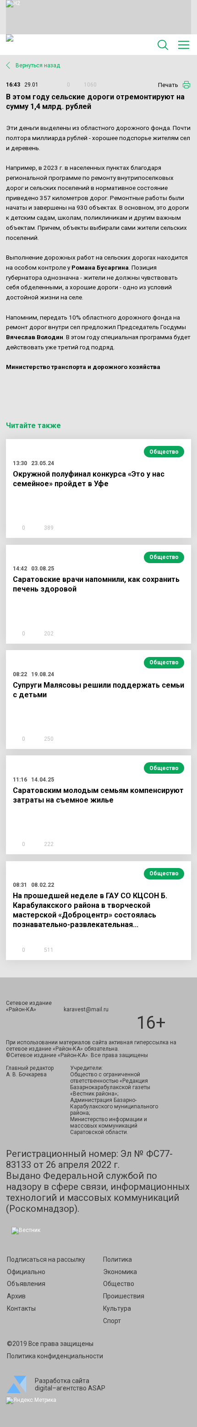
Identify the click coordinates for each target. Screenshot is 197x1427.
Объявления (26, 1283)
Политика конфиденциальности (55, 1356)
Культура (117, 1308)
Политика (117, 1259)
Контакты (21, 1308)
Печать (168, 84)
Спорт (112, 1320)
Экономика (120, 1271)
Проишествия (123, 1296)
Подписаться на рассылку (46, 1259)
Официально (26, 1271)
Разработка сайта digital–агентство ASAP (70, 1384)
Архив (16, 1296)
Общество (164, 452)
